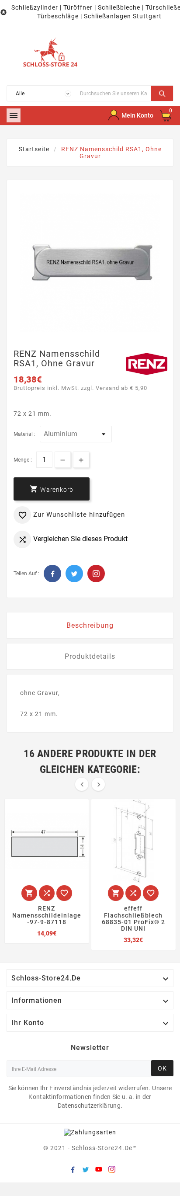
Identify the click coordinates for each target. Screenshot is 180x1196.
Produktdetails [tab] (90, 656)
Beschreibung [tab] (90, 625)
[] (162, 92)
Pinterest (96, 573)
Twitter (74, 573)
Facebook (52, 573)
